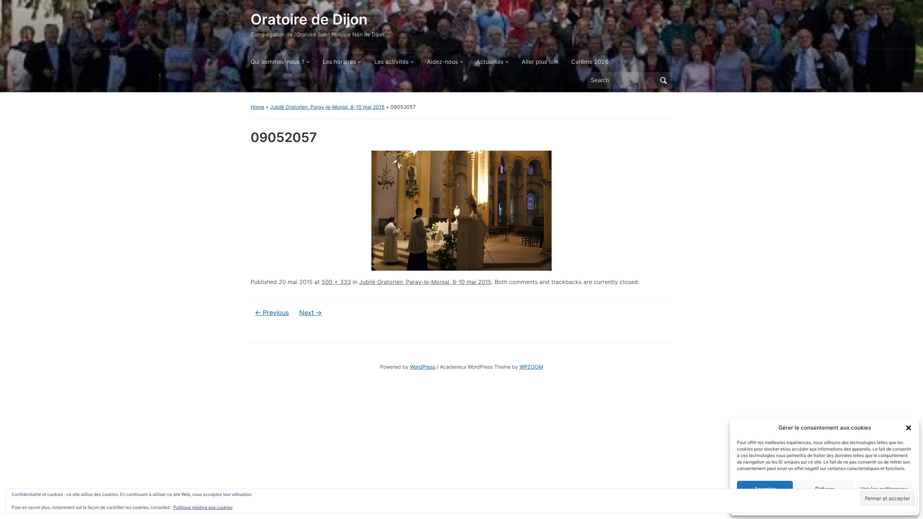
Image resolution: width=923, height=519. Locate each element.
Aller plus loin (540, 61)
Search (663, 80)
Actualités (489, 61)
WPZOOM (531, 367)
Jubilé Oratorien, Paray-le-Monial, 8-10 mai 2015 (327, 107)
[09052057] (461, 210)
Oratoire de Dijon (309, 19)
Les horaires (339, 61)
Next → (310, 312)
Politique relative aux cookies (203, 507)
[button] (908, 427)
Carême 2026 (590, 61)
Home (257, 107)
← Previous (272, 312)
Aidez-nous (442, 61)
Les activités (391, 61)
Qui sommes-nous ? (277, 61)
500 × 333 (336, 281)
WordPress (422, 367)
